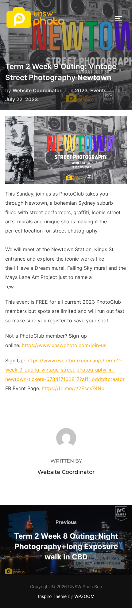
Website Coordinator (37, 90)
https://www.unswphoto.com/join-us (64, 345)
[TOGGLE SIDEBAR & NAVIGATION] (121, 18)
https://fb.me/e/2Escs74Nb (73, 388)
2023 (81, 90)
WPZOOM (84, 596)
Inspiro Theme (52, 596)
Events (98, 90)
